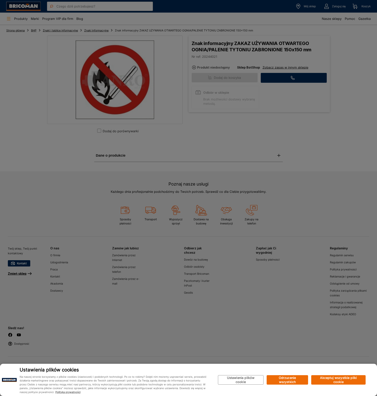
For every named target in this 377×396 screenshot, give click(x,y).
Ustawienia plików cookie (241, 380)
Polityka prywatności (68, 392)
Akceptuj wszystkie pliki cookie (338, 380)
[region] (188, 380)
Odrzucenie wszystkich (287, 380)
